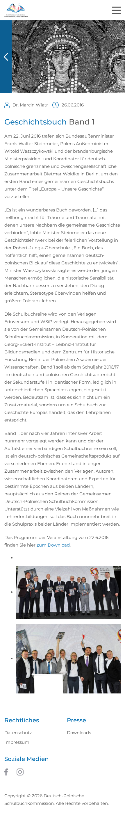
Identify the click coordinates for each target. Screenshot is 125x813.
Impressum (16, 742)
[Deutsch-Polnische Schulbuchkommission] (16, 10)
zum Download (53, 545)
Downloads (79, 732)
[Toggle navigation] (116, 10)
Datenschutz (18, 732)
